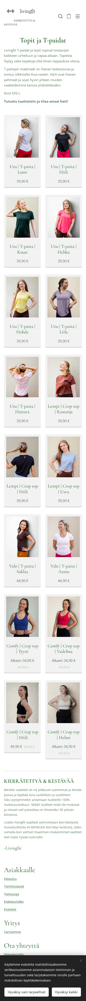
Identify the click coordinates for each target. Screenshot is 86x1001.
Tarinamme (12, 932)
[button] (60, 16)
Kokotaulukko (14, 902)
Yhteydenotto (14, 954)
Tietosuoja (11, 894)
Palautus (10, 879)
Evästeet (10, 909)
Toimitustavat (14, 886)
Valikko (77, 16)
